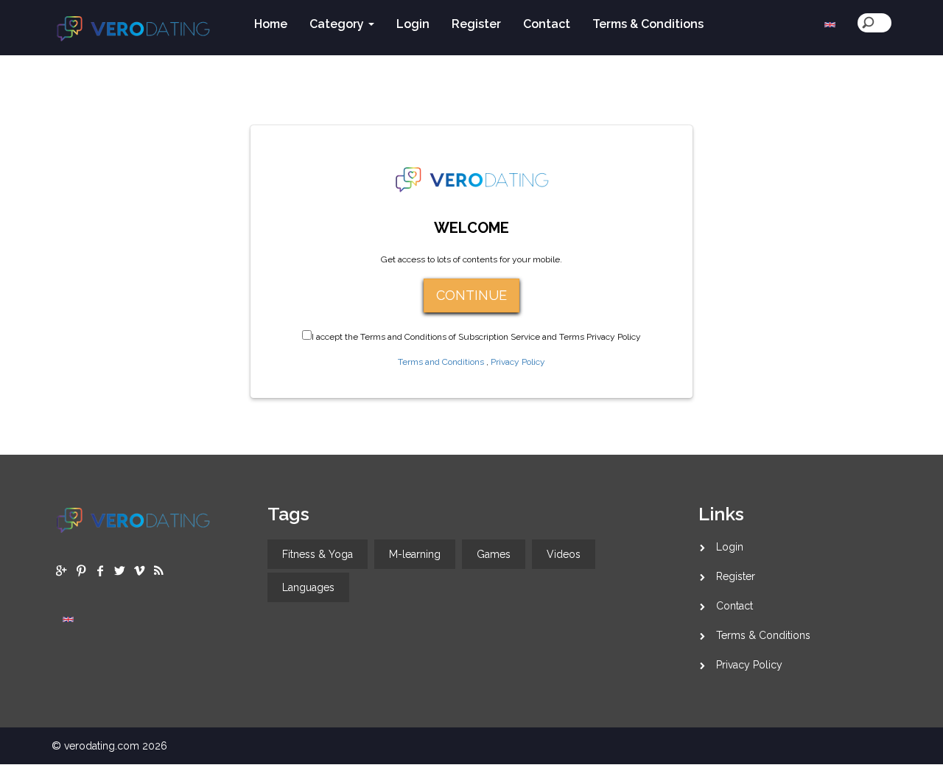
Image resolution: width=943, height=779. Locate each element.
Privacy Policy (518, 362)
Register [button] (476, 24)
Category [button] (338, 24)
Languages (308, 587)
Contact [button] (546, 24)
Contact (734, 606)
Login (729, 547)
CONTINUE (471, 295)
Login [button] (413, 24)
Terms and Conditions (441, 362)
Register (735, 576)
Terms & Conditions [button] (648, 24)
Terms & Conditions (763, 635)
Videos (564, 554)
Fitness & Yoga (317, 554)
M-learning (415, 554)
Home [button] (270, 24)
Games (494, 554)
